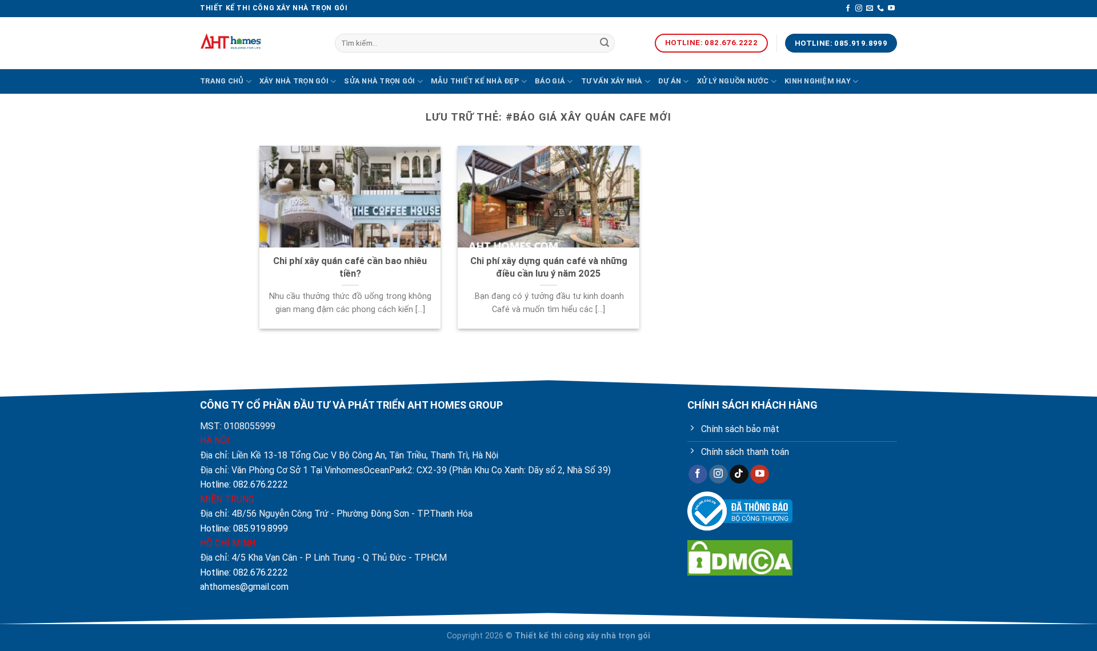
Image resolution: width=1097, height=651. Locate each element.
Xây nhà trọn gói (294, 81)
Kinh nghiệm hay (817, 81)
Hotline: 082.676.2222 (244, 484)
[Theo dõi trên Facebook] (847, 9)
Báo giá (550, 81)
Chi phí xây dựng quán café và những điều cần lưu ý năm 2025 (548, 267)
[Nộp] (604, 43)
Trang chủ (221, 81)
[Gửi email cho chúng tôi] (869, 9)
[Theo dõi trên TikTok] (739, 474)
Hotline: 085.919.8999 (244, 528)
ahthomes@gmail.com (244, 586)
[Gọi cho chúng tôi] (880, 9)
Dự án (669, 81)
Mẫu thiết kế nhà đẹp (475, 81)
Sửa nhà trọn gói (379, 81)
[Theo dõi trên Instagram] (858, 9)
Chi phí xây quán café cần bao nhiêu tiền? (350, 267)
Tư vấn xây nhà (612, 81)
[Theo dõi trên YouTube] (891, 9)
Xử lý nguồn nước (733, 81)
